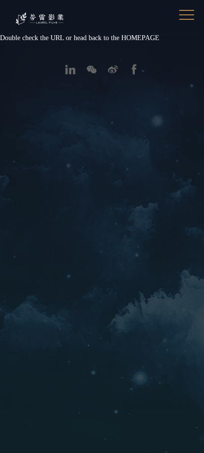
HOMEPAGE (140, 38)
